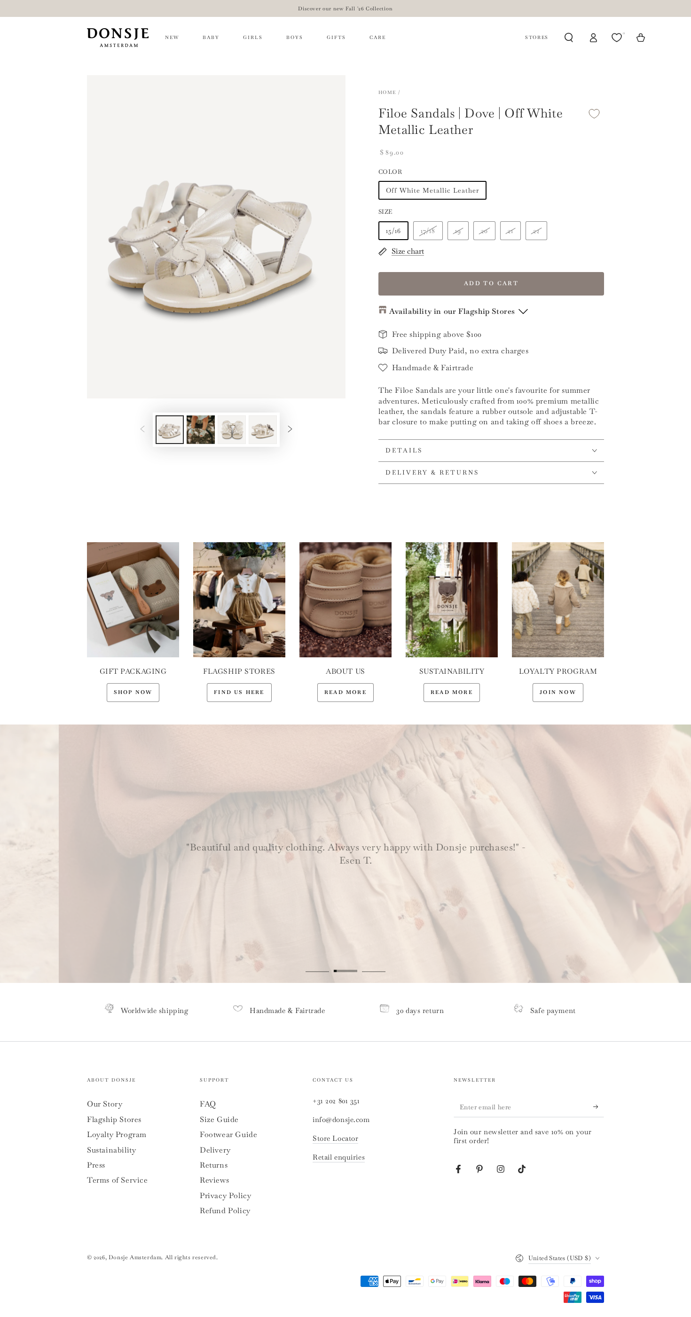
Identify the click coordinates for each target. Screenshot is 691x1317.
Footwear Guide (228, 1134)
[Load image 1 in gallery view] (170, 429)
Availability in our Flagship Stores (452, 311)
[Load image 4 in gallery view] (263, 429)
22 (536, 230)
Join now (558, 692)
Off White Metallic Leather (432, 190)
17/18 (428, 230)
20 (484, 230)
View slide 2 (345, 964)
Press (96, 1165)
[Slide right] (290, 429)
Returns (214, 1165)
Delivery (215, 1150)
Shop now (133, 692)
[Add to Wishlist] (594, 113)
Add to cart (491, 283)
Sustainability (111, 1150)
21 (510, 230)
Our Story (104, 1104)
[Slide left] (142, 429)
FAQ (208, 1104)
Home (387, 92)
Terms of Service (117, 1180)
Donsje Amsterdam (135, 1257)
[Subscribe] (598, 1106)
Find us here (239, 692)
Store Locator (335, 1138)
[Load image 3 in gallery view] (232, 429)
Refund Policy (225, 1211)
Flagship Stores (114, 1119)
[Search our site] (569, 37)
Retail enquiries (339, 1157)
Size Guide (219, 1119)
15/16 (393, 230)
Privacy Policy (225, 1195)
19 (458, 230)
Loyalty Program (117, 1134)
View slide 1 (317, 964)
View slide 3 (373, 964)
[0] (617, 37)
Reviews (214, 1180)
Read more (345, 692)
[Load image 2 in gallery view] (201, 429)
